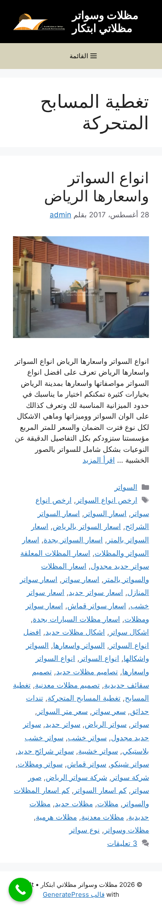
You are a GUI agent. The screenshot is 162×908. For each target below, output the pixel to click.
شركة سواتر (130, 777)
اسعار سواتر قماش (96, 605)
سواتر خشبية (98, 751)
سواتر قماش (86, 764)
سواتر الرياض (106, 724)
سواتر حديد (62, 724)
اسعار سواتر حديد (96, 592)
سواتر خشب (87, 737)
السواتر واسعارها (79, 645)
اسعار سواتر (80, 579)
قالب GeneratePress (74, 894)
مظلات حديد (74, 803)
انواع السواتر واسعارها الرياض (96, 187)
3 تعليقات (122, 843)
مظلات (107, 803)
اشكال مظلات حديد (75, 632)
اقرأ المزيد (99, 460)
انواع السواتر (99, 658)
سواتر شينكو (130, 764)
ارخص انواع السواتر (106, 500)
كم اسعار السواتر (100, 790)
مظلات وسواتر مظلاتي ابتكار (105, 21)
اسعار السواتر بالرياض (87, 526)
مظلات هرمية (56, 817)
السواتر (125, 487)
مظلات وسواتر (126, 830)
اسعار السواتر (105, 513)
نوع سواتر (84, 830)
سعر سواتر (109, 711)
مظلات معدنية (102, 817)
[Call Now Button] (20, 890)
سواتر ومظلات (40, 764)
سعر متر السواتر (62, 711)
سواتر (140, 724)
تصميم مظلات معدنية (67, 685)
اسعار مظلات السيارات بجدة (76, 619)
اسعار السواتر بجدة (73, 539)
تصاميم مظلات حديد (87, 671)
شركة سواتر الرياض (76, 777)
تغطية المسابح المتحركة (84, 698)
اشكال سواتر (129, 632)
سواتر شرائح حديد (46, 751)
